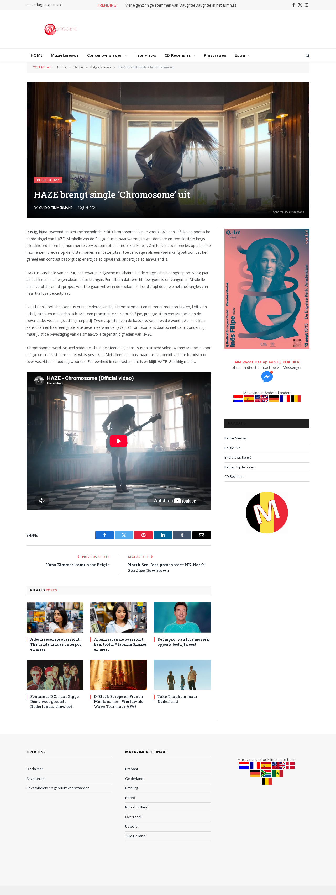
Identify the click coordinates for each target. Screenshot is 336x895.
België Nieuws (48, 180)
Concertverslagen (105, 55)
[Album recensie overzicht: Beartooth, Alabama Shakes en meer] (118, 617)
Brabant (131, 768)
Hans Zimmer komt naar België (77, 564)
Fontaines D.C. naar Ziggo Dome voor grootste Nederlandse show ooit (54, 701)
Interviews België (237, 457)
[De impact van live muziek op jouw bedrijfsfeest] (182, 617)
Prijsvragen (215, 55)
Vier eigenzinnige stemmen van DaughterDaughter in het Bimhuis (181, 5)
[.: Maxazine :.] (61, 29)
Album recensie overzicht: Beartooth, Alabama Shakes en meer (120, 644)
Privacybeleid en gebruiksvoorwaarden (58, 788)
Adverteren (36, 778)
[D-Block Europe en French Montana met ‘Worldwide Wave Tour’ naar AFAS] (118, 675)
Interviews (145, 55)
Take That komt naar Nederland (178, 699)
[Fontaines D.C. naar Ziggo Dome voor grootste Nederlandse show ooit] (55, 675)
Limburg (131, 788)
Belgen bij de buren (239, 467)
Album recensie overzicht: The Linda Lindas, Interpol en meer (55, 644)
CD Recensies (178, 55)
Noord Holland (136, 807)
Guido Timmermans (56, 207)
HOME (37, 55)
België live (232, 448)
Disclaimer (35, 768)
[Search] (306, 55)
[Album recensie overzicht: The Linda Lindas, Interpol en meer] (55, 617)
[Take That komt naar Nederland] (182, 675)
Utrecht (131, 826)
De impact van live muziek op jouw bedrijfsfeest (183, 642)
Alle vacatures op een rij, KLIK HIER (267, 361)
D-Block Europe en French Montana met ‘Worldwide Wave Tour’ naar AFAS (118, 701)
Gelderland (134, 778)
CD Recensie (234, 476)
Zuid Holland (135, 836)
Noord (130, 797)
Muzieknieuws (65, 55)
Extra (240, 55)
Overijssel (133, 816)
